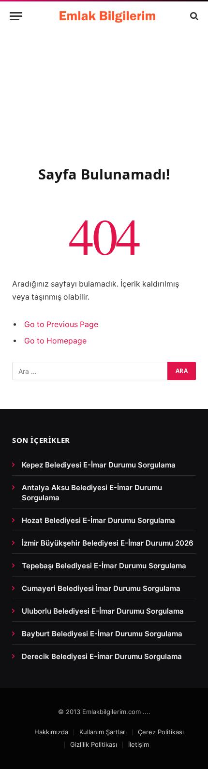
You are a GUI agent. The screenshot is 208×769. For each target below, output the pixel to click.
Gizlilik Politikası (93, 744)
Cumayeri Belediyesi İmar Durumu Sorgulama (101, 588)
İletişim (138, 744)
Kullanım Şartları (103, 732)
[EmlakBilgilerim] (109, 15)
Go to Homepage (55, 340)
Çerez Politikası (161, 732)
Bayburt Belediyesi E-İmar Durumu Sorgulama (102, 633)
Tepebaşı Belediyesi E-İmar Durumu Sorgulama (104, 565)
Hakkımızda (51, 732)
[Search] (193, 16)
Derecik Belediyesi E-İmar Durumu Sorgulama (102, 656)
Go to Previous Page (61, 324)
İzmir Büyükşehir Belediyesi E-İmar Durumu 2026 (107, 543)
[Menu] (16, 16)
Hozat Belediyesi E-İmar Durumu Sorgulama (98, 520)
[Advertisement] (104, 108)
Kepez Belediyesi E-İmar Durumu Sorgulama (99, 464)
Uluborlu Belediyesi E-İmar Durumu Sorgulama (103, 611)
